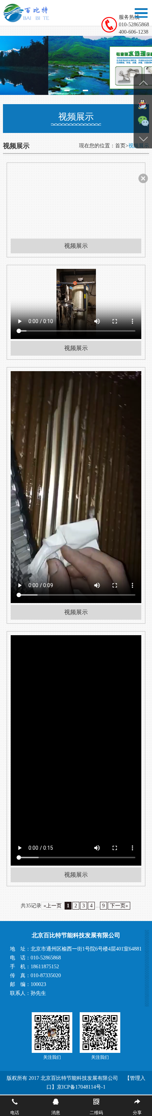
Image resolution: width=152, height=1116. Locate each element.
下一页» (119, 905)
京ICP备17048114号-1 (81, 1087)
